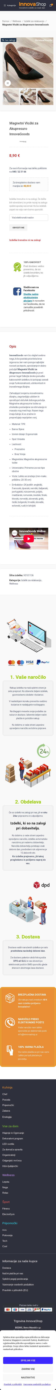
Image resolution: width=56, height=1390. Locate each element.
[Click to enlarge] (8, 83)
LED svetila (8, 1144)
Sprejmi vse (28, 1360)
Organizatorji (8, 1155)
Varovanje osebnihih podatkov (37, 1384)
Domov (6, 21)
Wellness (17, 21)
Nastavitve (28, 1377)
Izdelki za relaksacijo (34, 21)
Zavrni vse (28, 1369)
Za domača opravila (12, 1149)
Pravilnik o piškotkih (13, 1384)
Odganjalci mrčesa (11, 1160)
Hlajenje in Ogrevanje (13, 1133)
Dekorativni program (12, 1138)
